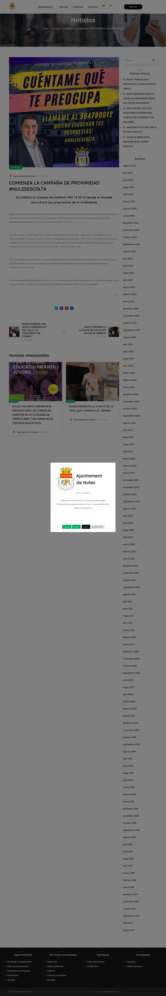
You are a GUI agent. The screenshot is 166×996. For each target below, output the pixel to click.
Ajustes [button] (86, 527)
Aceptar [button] (76, 527)
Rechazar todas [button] (97, 527)
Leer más (67, 527)
